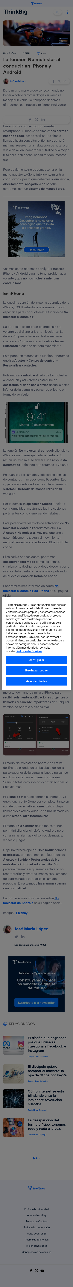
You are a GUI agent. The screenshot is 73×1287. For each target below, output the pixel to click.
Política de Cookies (29, 651)
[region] (36, 643)
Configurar (36, 660)
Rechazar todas (36, 670)
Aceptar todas (36, 681)
